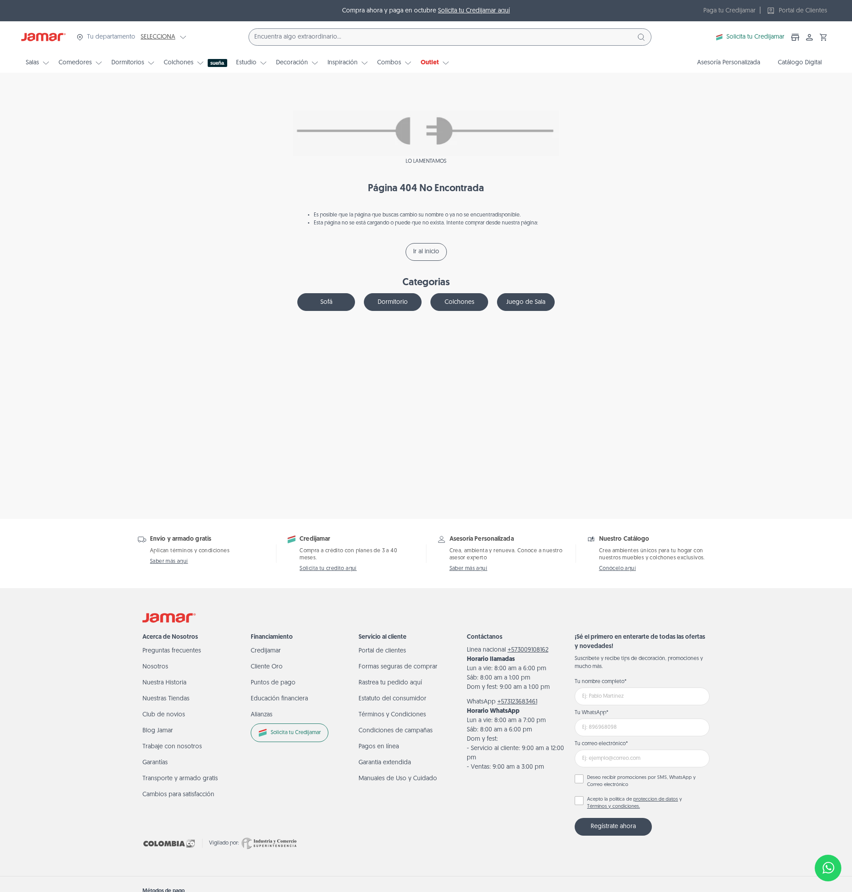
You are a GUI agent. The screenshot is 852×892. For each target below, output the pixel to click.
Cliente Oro (267, 667)
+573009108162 (528, 650)
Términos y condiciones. (613, 806)
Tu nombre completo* (601, 681)
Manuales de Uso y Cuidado (398, 778)
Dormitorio (393, 302)
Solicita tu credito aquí (328, 568)
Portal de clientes (382, 651)
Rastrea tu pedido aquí (390, 683)
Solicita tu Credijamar (755, 37)
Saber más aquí (169, 561)
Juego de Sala (525, 302)
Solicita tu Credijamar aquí (474, 11)
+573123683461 (517, 702)
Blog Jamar (157, 730)
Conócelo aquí (617, 568)
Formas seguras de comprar (398, 667)
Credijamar (266, 651)
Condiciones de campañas (396, 730)
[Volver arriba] (828, 839)
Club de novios (163, 714)
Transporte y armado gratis (180, 778)
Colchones (459, 302)
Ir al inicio (426, 251)
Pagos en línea (379, 746)
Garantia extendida (385, 762)
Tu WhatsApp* (591, 712)
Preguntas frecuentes (171, 651)
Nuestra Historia (164, 683)
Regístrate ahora (613, 826)
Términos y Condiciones (392, 714)
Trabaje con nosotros (172, 746)
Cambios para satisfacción (178, 794)
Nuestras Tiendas (165, 699)
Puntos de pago (273, 683)
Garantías (155, 762)
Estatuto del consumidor (392, 699)
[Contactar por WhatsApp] (828, 868)
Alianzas (261, 714)
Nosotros (155, 667)
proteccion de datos (655, 799)
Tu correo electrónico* (601, 744)
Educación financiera (279, 699)
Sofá (326, 302)
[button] (823, 37)
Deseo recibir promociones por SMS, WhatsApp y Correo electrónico (641, 781)
